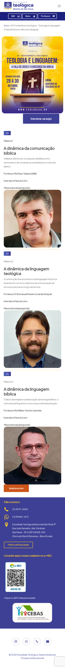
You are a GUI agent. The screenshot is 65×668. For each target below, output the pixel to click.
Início (6, 25)
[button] (59, 6)
